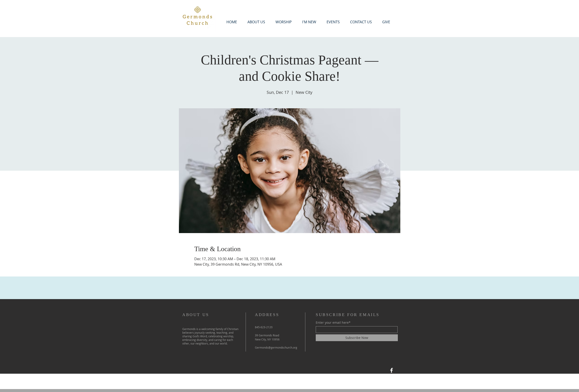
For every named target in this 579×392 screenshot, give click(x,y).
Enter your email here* (333, 322)
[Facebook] (391, 370)
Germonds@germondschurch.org (276, 347)
